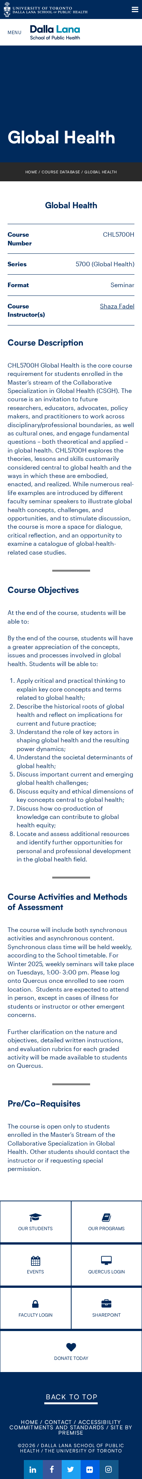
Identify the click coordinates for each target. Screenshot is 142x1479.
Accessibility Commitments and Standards (65, 1424)
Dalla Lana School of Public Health (65, 32)
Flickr (90, 1469)
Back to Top (71, 1397)
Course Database (61, 172)
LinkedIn (33, 1469)
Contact (58, 1422)
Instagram (109, 1469)
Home (31, 172)
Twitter (71, 1469)
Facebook (52, 1469)
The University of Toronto (45, 9)
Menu (135, 9)
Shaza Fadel (117, 306)
